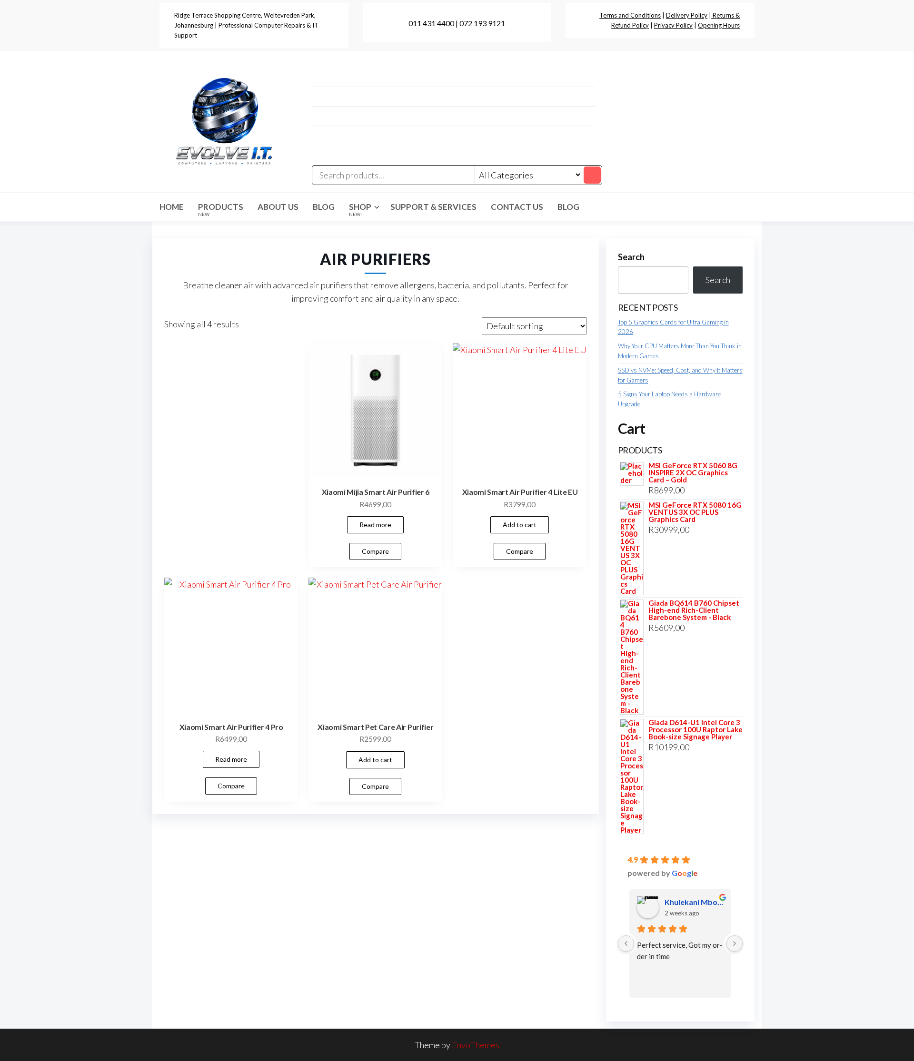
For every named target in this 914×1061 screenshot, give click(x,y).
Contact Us (517, 207)
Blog (324, 207)
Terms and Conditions (630, 15)
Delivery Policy (686, 15)
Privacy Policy (673, 25)
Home (171, 207)
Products (220, 209)
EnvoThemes (475, 1045)
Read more (375, 525)
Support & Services (433, 207)
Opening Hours (719, 25)
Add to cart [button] (519, 525)
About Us (278, 207)
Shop (360, 209)
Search (631, 257)
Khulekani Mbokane (694, 901)
